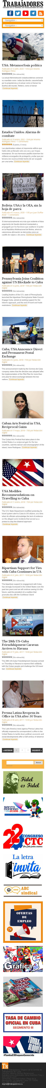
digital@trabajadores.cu (12, 1084)
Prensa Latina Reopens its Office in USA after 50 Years (22, 714)
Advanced (9, 765)
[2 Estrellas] (5, 74)
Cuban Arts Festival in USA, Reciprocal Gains (21, 425)
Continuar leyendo (10, 88)
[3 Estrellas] (7, 74)
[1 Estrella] (3, 74)
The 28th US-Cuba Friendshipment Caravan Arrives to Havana (20, 645)
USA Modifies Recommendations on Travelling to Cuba (18, 495)
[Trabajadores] (5, 1066)
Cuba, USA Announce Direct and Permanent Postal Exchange (22, 353)
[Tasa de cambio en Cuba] (23, 1031)
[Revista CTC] (23, 1006)
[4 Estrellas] (9, 74)
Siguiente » (37, 750)
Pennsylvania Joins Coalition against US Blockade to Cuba (22, 280)
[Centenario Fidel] (23, 792)
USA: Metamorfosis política (22, 65)
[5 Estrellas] (11, 74)
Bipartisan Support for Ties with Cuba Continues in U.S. (22, 569)
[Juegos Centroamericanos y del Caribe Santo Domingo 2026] (23, 819)
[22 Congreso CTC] (23, 848)
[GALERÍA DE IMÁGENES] (23, 971)
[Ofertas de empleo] (23, 922)
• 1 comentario (22, 141)
